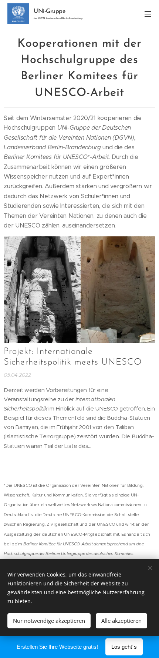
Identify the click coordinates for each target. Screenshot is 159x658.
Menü (148, 13)
